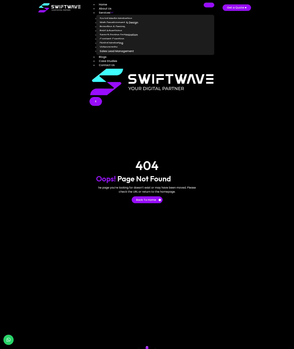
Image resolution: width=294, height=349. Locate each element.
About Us (105, 9)
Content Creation (112, 39)
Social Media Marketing (116, 18)
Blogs (103, 57)
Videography (109, 47)
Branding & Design (112, 27)
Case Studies (108, 61)
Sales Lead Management (117, 51)
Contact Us (107, 65)
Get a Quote (235, 8)
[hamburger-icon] (209, 5)
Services (104, 13)
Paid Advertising (111, 31)
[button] (8, 340)
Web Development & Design (119, 23)
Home (103, 4)
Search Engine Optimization (119, 35)
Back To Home (146, 200)
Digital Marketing (111, 43)
